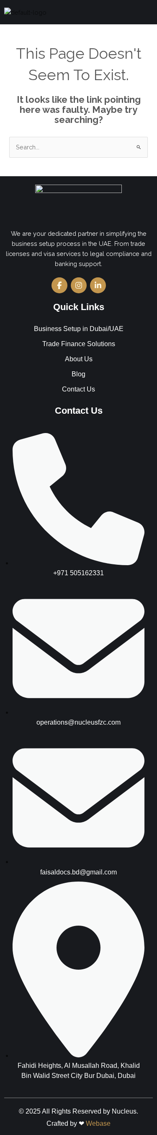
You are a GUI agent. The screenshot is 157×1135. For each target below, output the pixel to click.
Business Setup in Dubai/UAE (79, 328)
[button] (146, 12)
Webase (98, 1123)
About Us (79, 359)
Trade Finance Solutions (78, 343)
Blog (78, 374)
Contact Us (78, 389)
